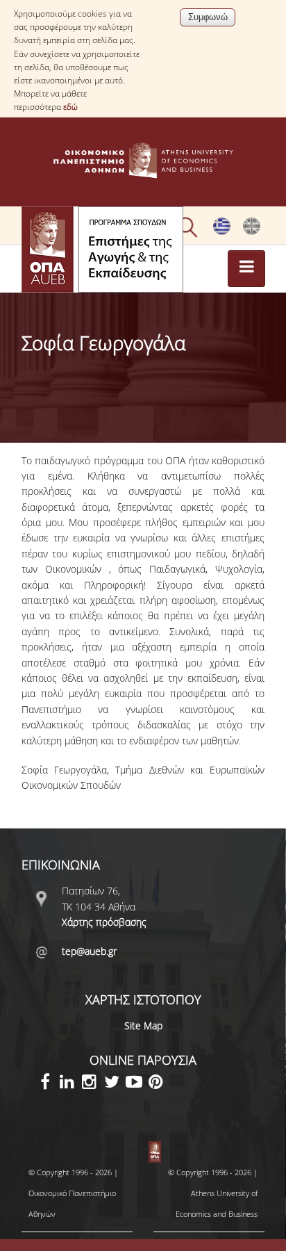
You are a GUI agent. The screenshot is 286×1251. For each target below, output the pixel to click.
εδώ (70, 107)
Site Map (143, 1025)
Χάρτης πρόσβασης (104, 922)
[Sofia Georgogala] (251, 231)
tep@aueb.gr (89, 951)
